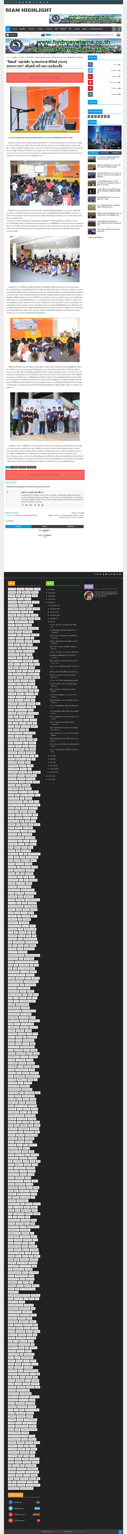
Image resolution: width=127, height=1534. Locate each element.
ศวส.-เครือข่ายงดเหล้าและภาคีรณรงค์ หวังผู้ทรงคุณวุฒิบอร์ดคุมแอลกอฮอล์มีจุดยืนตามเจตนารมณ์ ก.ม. (44, 35)
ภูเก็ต (29, 707)
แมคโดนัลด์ (27, 625)
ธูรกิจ (37, 1132)
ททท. (30, 824)
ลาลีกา (18, 1256)
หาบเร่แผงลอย (13, 1354)
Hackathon (22, 952)
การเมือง (14, 57)
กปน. (34, 998)
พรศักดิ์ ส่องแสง (14, 1204)
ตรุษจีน (24, 824)
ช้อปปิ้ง (22, 739)
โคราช (11, 1459)
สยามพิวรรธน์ (13, 880)
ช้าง (21, 1092)
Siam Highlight (28, 10)
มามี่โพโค (20, 1223)
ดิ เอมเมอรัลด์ (31, 1102)
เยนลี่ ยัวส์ (12, 1419)
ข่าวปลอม (12, 693)
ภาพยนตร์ (12, 657)
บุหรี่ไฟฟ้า (26, 635)
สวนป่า (33, 1315)
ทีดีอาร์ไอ (19, 828)
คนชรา (26, 1050)
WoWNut (30, 991)
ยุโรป (10, 1240)
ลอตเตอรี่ (25, 756)
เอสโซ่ (11, 913)
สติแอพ (11, 1289)
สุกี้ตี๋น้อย (11, 1338)
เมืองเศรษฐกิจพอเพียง (16, 906)
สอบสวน (32, 1321)
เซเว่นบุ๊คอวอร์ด (25, 1393)
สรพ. (10, 716)
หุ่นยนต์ (28, 883)
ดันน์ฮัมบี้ (11, 824)
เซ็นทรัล (11, 651)
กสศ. (27, 615)
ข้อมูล (32, 1043)
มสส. (27, 1217)
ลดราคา (17, 756)
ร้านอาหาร (19, 864)
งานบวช (35, 1066)
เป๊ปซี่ (22, 1410)
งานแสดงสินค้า (14, 654)
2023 (50, 599)
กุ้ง (25, 1037)
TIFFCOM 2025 (13, 985)
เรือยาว (18, 1423)
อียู (38, 1374)
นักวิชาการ (19, 700)
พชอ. (30, 847)
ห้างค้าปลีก (12, 886)
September (53, 615)
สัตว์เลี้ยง (12, 1328)
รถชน (10, 1243)
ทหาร (16, 667)
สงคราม (11, 873)
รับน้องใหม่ (34, 1249)
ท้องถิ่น (11, 700)
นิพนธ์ (29, 608)
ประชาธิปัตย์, (43, 70)
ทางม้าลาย (18, 743)
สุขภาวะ (22, 765)
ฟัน (25, 854)
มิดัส (32, 1223)
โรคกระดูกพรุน (30, 1465)
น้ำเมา (27, 700)
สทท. (10, 1298)
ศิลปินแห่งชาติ (13, 1279)
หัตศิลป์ (28, 1351)
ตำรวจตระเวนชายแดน (16, 1115)
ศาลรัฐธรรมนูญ (19, 870)
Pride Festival (14, 971)
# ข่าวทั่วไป (22, 467)
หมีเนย (21, 1347)
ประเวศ (11, 1177)
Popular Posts (93, 153)
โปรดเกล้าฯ (12, 919)
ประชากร (23, 1171)
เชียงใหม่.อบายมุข (23, 1390)
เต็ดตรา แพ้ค (23, 1400)
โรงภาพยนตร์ (24, 922)
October (53, 612)
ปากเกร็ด (29, 1184)
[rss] (36, 2)
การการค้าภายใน (27, 1024)
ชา (36, 1079)
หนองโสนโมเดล (24, 1344)
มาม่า (27, 1223)
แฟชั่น (21, 1446)
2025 (50, 593)
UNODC (23, 991)
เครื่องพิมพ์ (21, 1387)
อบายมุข (33, 720)
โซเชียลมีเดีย (34, 1459)
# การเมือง (14, 467)
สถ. (33, 759)
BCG (36, 792)
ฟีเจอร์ (35, 1210)
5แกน (31, 792)
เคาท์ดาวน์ (12, 775)
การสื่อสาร (20, 1030)
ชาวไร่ (29, 736)
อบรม (10, 687)
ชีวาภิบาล (28, 1083)
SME (22, 798)
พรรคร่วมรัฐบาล (22, 1200)
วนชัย (16, 1259)
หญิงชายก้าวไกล (33, 674)
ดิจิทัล (11, 680)
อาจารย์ (34, 1364)
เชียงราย (21, 775)
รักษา (10, 1249)
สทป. (20, 877)
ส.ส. (28, 759)
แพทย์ (19, 785)
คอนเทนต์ (32, 811)
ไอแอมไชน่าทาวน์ (26, 1488)
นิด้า (25, 1145)
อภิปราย (23, 769)
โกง (35, 723)
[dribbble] (33, 2)
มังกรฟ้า (11, 1223)
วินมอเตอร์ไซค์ (18, 1269)
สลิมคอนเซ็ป (25, 1315)
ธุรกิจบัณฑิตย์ (29, 1132)
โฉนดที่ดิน (26, 785)
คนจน (11, 1050)
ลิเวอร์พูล (28, 864)
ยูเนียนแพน (18, 1240)
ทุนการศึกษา (31, 697)
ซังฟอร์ (11, 1096)
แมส (26, 1446)
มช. (10, 1217)
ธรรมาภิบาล (13, 1132)
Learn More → (99, 598)
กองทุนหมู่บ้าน (34, 1020)
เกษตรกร (28, 687)
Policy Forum (13, 798)
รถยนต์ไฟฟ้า (31, 752)
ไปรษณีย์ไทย (13, 792)
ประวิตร (23, 1174)
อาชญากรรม (13, 772)
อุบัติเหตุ (18, 631)
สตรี (22, 873)
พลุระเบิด (37, 1204)
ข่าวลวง (25, 1043)
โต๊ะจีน (11, 1462)
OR (31, 965)
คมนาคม (11, 1053)
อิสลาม (32, 1374)
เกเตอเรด (26, 1383)
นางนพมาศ (12, 834)
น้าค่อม (25, 1151)
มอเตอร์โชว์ (12, 752)
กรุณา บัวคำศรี (25, 1014)
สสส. (18, 592)
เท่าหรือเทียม (22, 1406)
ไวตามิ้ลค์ (21, 1485)
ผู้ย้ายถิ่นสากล (24, 1191)
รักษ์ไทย (25, 1249)
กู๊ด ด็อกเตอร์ (32, 1037)
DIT (10, 945)
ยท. (32, 1233)
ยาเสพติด (21, 615)
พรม (33, 1197)
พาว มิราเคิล (18, 1207)
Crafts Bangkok (21, 690)
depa (24, 994)
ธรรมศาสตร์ (34, 1128)
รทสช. (32, 1243)
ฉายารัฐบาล (27, 814)
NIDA (10, 965)
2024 (50, 596)
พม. (38, 703)
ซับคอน (29, 739)
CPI (10, 942)
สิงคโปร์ (29, 1331)
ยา (34, 707)
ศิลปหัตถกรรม (20, 759)
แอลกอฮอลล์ (25, 1452)
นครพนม (11, 1135)
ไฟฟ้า (20, 929)
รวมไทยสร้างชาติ (14, 1246)
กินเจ (31, 690)
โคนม (26, 1455)
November (53, 609)
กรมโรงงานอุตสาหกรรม (16, 805)
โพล (22, 1465)
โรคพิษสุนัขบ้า (32, 1468)
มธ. (15, 1217)
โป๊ (10, 1465)
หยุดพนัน (11, 883)
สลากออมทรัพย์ (13, 1315)
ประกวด (33, 841)
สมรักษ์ (22, 1302)
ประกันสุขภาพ (13, 1171)
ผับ (27, 749)
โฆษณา (18, 1459)
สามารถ (11, 638)
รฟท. (10, 860)
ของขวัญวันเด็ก (28, 1040)
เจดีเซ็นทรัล (20, 899)
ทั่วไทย (37, 824)
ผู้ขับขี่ (11, 1191)
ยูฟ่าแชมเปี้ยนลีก (32, 857)
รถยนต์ (25, 1243)
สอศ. (15, 716)
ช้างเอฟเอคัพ (29, 1092)
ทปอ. (19, 1122)
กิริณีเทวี (19, 1037)
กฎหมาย (23, 998)
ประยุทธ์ (32, 746)
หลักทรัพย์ (12, 1351)
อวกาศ (26, 1361)
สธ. (10, 674)
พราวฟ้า (28, 1204)
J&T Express (13, 958)
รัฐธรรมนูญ (25, 860)
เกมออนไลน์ (12, 896)
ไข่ (10, 1482)
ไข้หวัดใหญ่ (12, 929)
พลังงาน (11, 641)
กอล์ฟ (11, 1024)
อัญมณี (18, 1364)
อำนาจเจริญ (19, 893)
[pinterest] (26, 2)
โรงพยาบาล (25, 726)
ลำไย (31, 1256)
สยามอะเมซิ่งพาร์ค (15, 1312)
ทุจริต (30, 1125)
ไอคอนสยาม (27, 631)
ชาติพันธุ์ (19, 818)
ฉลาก (10, 1076)
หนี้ (33, 1344)
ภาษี (10, 1213)
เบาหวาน (12, 903)
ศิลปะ (37, 671)
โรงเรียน (11, 1475)
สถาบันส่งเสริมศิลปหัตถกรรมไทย (19, 1295)
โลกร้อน (34, 1475)
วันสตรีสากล (26, 867)
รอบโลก (17, 860)
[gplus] (23, 2)
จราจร (32, 1070)
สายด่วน (34, 1328)
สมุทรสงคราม (13, 1308)
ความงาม (24, 1056)
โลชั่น (10, 1478)
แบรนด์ (37, 1442)
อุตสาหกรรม (19, 687)
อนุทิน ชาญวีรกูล (14, 890)
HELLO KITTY (13, 952)
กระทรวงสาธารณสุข (32, 805)
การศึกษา (40, 29)
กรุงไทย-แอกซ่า (14, 1014)
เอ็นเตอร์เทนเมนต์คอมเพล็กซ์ (18, 1436)
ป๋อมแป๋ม (22, 1187)
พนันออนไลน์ (26, 850)
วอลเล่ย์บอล (24, 1259)
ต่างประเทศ (20, 697)
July (51, 622)
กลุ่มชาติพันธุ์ (13, 1017)
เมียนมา (29, 1416)
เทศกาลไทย (20, 1403)
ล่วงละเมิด (12, 867)
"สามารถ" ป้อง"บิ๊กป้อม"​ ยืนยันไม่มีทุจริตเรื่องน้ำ (64, 680)
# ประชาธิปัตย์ (31, 467)
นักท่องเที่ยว (29, 1138)
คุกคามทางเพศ (29, 651)
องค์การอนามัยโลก (24, 886)
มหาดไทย (35, 635)
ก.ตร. (16, 998)
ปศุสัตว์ (11, 1184)
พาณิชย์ (11, 625)
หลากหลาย (20, 883)
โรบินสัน (19, 651)
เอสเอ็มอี (34, 909)
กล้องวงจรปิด (24, 1017)
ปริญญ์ (28, 1177)
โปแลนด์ (35, 1462)
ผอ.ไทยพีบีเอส (19, 749)
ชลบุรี (35, 814)
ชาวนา (34, 818)
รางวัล (11, 710)
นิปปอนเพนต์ (13, 1148)
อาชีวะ (11, 893)
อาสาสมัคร (28, 1367)
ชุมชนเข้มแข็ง (27, 1089)
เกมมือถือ (35, 1380)
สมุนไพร (21, 762)
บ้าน (20, 841)
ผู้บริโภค (32, 844)
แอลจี (32, 1452)
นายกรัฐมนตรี (13, 608)
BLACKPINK (12, 939)
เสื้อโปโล (33, 1426)
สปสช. (32, 877)
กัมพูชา (11, 808)
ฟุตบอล (22, 608)
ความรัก (11, 1060)
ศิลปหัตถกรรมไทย (21, 1276)
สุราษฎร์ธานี (31, 1338)
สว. (21, 880)
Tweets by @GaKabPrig (95, 237)
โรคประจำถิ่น (22, 1468)
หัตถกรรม (19, 720)
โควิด (36, 661)
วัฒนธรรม (12, 1262)
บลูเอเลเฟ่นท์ (20, 1155)
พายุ (10, 1207)
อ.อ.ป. (26, 720)
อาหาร (11, 622)
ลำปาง (25, 1256)
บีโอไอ (32, 680)
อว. (29, 769)
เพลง (18, 903)
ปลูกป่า (34, 1181)
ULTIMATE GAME (13, 991)
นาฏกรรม (29, 1141)
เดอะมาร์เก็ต (34, 1397)
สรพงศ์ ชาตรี (27, 1312)
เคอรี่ (37, 1387)
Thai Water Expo (23, 988)
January (52, 772)
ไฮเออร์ (16, 729)
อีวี (10, 1377)
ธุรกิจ (10, 618)
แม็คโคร (24, 612)
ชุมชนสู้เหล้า (25, 1086)
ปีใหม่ (23, 654)
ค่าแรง (20, 1066)
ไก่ (38, 1478)
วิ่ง (36, 756)
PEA (10, 968)
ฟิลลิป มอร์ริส (26, 1210)
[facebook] (16, 2)
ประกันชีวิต (30, 1168)
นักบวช (11, 1141)
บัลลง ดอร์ (23, 1158)
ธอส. (20, 1132)
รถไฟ (10, 756)
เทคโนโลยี (21, 778)
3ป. (16, 932)
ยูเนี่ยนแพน (27, 1240)
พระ (22, 1204)
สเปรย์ (16, 1341)
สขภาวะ (20, 1285)
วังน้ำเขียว (34, 1259)
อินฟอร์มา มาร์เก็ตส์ (15, 661)
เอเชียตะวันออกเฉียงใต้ (29, 1429)
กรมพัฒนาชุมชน (14, 1007)
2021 (50, 776)
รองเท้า (24, 1246)
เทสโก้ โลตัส (30, 1403)
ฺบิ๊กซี (30, 772)
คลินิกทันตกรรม (14, 1056)
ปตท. (10, 1168)
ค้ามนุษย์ (28, 1066)
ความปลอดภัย (33, 628)
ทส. (31, 1122)
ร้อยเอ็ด (11, 1256)
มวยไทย (21, 1217)
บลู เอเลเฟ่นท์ (27, 834)
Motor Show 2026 (27, 795)
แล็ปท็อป (21, 1449)
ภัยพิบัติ (32, 749)
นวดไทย (24, 831)
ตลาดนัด (11, 697)
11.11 (10, 932)
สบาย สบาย (18, 1298)
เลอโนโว (11, 909)
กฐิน (29, 998)
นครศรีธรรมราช (14, 831)
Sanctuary (20, 978)
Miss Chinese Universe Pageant (26, 962)
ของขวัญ (24, 808)
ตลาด (19, 1109)
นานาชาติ (12, 1145)
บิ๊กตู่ (38, 1161)
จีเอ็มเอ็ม (26, 1073)
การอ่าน (28, 1030)
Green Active (29, 949)
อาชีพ (11, 1367)
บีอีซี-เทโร (19, 1164)
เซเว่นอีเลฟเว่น (31, 775)
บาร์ (10, 1161)
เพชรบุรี (11, 1413)
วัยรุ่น (34, 1266)
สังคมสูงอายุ (28, 1325)
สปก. (26, 1298)
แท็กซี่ (31, 913)
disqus (44, 526)
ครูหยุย (36, 1053)
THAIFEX (19, 677)
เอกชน (11, 1429)
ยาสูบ (30, 644)
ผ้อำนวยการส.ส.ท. (23, 1194)
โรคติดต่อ (12, 1468)
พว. (21, 854)
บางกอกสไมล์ (30, 837)
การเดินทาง (12, 1034)
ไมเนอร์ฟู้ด (12, 1485)
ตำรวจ (17, 680)
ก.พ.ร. (17, 664)
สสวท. (29, 1318)
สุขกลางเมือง (21, 1338)
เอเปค (17, 913)
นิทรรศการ (32, 1145)
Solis (28, 978)
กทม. (27, 638)
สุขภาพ (20, 599)
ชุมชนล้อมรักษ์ (13, 739)
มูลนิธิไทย (25, 1233)
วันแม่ (31, 710)
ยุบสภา (34, 1236)
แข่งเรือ (24, 1439)
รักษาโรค (18, 1249)
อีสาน (22, 1377)
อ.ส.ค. (17, 1357)
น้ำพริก (32, 667)
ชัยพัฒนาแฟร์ (22, 1079)
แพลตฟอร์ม (12, 1446)
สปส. (25, 877)
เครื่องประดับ (29, 896)
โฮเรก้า (28, 788)
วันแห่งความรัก (25, 1266)
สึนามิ (29, 1334)
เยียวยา (29, 782)
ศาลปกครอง (34, 1272)
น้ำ (19, 834)
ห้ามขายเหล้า (29, 1354)
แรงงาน (36, 641)
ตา (29, 1112)
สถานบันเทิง (22, 713)
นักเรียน (11, 746)
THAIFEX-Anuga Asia (15, 801)
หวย (31, 657)
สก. (31, 1282)
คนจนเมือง (18, 1050)
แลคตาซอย (12, 1449)
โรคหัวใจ (12, 1472)
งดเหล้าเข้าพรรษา (21, 622)
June (51, 756)
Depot (21, 945)
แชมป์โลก (12, 1442)
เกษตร (16, 723)
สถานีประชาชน (33, 713)
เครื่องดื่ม (37, 772)
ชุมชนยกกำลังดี (13, 1086)
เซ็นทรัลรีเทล (24, 1397)
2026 (50, 589)
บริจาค (25, 746)
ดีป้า (18, 824)
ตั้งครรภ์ (23, 1112)
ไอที (56, 29)
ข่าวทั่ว (18, 1043)
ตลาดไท (34, 1109)
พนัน (18, 850)
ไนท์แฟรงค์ (21, 1482)
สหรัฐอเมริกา (24, 1321)
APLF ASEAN (12, 935)
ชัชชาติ (11, 818)
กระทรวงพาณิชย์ (29, 733)
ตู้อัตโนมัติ (12, 1119)
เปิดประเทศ (30, 778)
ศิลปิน (31, 1276)
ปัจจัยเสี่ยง (12, 615)
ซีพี (35, 739)
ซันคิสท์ (18, 1096)
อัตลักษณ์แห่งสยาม (28, 890)
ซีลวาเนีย (12, 1099)
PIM (15, 968)
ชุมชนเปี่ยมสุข (13, 1092)
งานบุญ (11, 1070)
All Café (21, 935)
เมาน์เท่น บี (32, 903)
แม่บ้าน (32, 1446)
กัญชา (17, 644)
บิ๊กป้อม (11, 1164)
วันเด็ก (31, 671)
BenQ (20, 939)
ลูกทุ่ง (10, 1259)
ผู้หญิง (19, 671)
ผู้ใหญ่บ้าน (12, 1194)
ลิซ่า (32, 756)
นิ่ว (20, 1148)
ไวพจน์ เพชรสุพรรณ (33, 1485)
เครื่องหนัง (30, 1387)
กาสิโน (31, 618)
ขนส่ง (17, 808)
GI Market (12, 949)
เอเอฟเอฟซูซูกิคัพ (14, 1433)
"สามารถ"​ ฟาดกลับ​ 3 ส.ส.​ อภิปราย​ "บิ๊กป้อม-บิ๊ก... (64, 652)
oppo (36, 994)
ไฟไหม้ (30, 1482)
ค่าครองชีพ (12, 1066)
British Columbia (30, 939)
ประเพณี (30, 1174)
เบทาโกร (23, 723)
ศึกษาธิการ (30, 870)
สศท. (26, 880)
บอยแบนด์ (35, 1155)
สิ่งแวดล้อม (12, 648)
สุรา (30, 605)
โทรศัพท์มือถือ (13, 788)
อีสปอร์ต (15, 1377)
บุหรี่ (31, 612)
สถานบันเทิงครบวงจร (27, 1289)
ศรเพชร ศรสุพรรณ (14, 1272)
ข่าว (36, 690)
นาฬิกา (18, 746)
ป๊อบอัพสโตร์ (13, 1187)
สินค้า (28, 762)
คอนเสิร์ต (36, 677)
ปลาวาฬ (27, 1181)
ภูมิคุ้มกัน (29, 1213)
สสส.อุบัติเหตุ (13, 1321)
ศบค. (25, 657)
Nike (15, 965)
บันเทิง (84, 29)
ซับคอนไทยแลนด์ (28, 1096)
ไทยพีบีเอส (26, 592)
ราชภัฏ (28, 1253)
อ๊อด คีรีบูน (19, 1380)
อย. (10, 723)
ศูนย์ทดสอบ (12, 1282)
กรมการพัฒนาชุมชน (15, 733)
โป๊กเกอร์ (16, 1465)
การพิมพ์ (11, 1030)
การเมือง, (30, 70)
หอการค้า (21, 1351)
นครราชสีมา (28, 828)
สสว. (24, 684)
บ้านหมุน (27, 1164)
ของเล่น (11, 1043)
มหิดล (34, 1220)
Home (8, 57)
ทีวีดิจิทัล (23, 1125)
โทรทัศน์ (18, 1462)
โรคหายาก (20, 1472)
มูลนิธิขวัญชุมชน (33, 1226)
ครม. (19, 635)
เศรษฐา (11, 1426)
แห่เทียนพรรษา (13, 1452)
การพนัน (23, 618)
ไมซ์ (36, 1482)
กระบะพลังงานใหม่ (15, 1011)
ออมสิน (11, 1364)
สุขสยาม (31, 684)
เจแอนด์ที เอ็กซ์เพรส (32, 899)
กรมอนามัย (25, 1007)
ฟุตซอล (23, 644)
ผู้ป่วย (10, 847)
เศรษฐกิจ (36, 608)
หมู (27, 1347)
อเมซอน (11, 1380)
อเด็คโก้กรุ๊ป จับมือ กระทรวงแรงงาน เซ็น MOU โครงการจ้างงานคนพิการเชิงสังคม (109, 175)
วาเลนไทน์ (12, 713)
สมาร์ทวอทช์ (29, 1305)
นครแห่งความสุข (31, 1135)
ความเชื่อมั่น (13, 1063)
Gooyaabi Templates (79, 1531)
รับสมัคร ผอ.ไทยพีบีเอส (16, 1253)
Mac (21, 958)
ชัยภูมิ (30, 1079)
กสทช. (11, 736)
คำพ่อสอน (31, 1063)
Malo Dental (29, 958)
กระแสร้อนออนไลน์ (95, 29)
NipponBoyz (24, 965)
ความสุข (29, 1060)
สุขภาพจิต (30, 716)
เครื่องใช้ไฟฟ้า (32, 648)
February (53, 769)
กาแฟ (29, 1034)
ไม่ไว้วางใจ (23, 792)
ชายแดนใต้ (12, 1083)
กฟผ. (10, 1001)
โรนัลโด (19, 1475)
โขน (20, 1455)
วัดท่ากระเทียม (22, 1262)
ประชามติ (31, 1171)
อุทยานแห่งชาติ (30, 893)
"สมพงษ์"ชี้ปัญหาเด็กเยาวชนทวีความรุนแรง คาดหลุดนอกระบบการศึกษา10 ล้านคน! (109, 183)
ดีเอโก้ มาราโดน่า (21, 1106)
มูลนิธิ (22, 857)
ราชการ (11, 864)
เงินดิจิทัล (12, 1390)
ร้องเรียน (35, 1253)
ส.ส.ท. (26, 1282)
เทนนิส (32, 1400)
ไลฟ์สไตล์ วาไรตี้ (30, 929)
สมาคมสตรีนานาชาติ (15, 1305)
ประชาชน (22, 703)
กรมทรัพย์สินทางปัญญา (27, 1001)
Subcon (28, 798)
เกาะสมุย (18, 1383)
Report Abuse (89, 582)
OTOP (37, 795)
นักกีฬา (21, 1138)
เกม (24, 648)
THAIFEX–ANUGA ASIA (15, 981)
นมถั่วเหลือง (12, 1138)
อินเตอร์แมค (13, 1374)
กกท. (36, 801)
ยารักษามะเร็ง (24, 1236)
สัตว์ (35, 1325)
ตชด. (10, 743)
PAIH (36, 965)
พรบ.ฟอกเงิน (25, 1197)
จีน (36, 693)
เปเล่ (16, 1410)
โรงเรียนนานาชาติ (15, 926)
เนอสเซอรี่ (32, 1406)
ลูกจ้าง (37, 1256)
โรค (20, 919)
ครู (32, 638)
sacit (11, 644)
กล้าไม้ (32, 1017)
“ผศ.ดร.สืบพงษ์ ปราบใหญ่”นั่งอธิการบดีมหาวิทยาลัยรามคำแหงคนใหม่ (109, 223)
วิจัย (10, 1269)
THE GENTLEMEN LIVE (31, 981)
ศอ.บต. (25, 1272)
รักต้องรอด (33, 1246)
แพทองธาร (12, 916)
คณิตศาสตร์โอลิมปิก (27, 1047)
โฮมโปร (32, 1478)
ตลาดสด (26, 1109)
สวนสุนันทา (12, 1318)
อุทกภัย (29, 1377)
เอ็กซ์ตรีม (25, 1433)
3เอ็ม (22, 729)
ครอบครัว (23, 811)
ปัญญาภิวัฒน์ (20, 1184)
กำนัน (35, 1034)
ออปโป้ (33, 1361)
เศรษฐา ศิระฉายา (21, 1426)
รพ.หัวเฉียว (12, 602)
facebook (70, 526)
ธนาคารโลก (13, 1128)
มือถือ (16, 857)
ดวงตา (33, 1099)
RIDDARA (33, 971)
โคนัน (32, 1455)
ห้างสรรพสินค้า (13, 769)
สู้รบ (10, 1341)
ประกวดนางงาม (20, 1168)
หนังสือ (11, 720)
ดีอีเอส (11, 1106)
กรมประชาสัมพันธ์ (22, 1004)
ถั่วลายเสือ (32, 1119)
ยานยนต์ (77, 29)
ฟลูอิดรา (34, 1207)
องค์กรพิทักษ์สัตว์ (27, 1357)
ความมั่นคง (33, 1056)
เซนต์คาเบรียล (13, 1393)
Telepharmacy (30, 985)
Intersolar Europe (32, 955)
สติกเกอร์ (35, 1285)
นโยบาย (26, 1148)
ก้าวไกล (18, 1040)
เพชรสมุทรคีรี (20, 1413)
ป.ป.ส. (26, 841)
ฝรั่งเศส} (16, 1197)
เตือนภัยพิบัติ (13, 1400)
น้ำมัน (31, 1151)
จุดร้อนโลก (34, 1073)
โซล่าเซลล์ (26, 916)
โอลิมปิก (34, 726)
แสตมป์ (34, 1449)
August (52, 618)
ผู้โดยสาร (34, 1191)
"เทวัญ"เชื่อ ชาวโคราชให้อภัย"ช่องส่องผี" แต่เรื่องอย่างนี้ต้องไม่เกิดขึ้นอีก (109, 191)
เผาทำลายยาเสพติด (32, 1410)
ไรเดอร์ (11, 690)
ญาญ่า (19, 1099)
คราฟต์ (29, 1053)
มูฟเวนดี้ (23, 1226)
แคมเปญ (11, 785)
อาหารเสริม (12, 1370)
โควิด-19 (35, 592)
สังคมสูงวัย (18, 1325)
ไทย (10, 729)
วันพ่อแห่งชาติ (13, 1266)
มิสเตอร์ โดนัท (13, 1226)
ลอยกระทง (19, 641)
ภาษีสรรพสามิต (19, 1213)
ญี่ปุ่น (27, 821)
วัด (19, 867)
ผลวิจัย (36, 1187)
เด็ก (20, 602)
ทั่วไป (10, 1125)
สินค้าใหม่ (22, 1334)
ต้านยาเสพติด (22, 1119)
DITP (14, 945)
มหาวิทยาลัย (26, 1220)
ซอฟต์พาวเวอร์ (13, 821)
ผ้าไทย (24, 847)
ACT (29, 932)
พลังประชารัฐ (13, 854)
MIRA (17, 795)
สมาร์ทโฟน (12, 762)
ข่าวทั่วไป (31, 29)
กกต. (31, 801)
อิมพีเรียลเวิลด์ (23, 1374)
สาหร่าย (11, 1331)
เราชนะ (20, 1419)
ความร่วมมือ (21, 1060)
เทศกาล (11, 1403)
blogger (18, 526)
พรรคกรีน (12, 1200)
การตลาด (49, 29)
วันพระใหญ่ (32, 1262)
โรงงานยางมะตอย (32, 1472)
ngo (30, 994)
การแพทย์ (22, 1034)
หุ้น (21, 1354)
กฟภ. (16, 1001)
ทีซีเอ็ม (11, 828)
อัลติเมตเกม (26, 1364)
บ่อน (33, 700)
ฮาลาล (28, 1380)
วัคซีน (37, 618)
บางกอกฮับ (32, 1158)
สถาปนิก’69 (35, 1295)
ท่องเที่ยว (23, 29)
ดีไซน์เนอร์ (32, 1106)
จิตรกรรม (12, 1073)
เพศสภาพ (12, 1416)
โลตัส (22, 788)
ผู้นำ (16, 1191)
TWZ (22, 985)
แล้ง (27, 1449)
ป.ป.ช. (35, 1164)
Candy (11, 795)
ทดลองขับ (12, 1122)
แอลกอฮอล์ (26, 602)
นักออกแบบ (19, 1141)
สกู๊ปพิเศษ (12, 1285)
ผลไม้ (10, 749)
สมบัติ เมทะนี (13, 1302)
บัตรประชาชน (13, 1158)
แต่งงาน (24, 913)
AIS (34, 932)
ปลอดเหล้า (31, 703)
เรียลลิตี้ (11, 1423)
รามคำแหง (12, 599)
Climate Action (19, 942)
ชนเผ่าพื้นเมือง (19, 1076)
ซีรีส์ (22, 821)
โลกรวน (26, 1475)
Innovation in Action (16, 955)
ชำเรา (20, 1083)
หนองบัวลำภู (13, 1344)
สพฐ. (31, 1298)
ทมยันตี (25, 1122)
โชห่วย (11, 726)
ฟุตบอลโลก (21, 707)
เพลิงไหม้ (30, 1413)
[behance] (40, 2)
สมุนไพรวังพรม (24, 1308)
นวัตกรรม (25, 680)
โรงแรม (25, 926)
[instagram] (43, 2)
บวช (27, 1155)
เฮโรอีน (31, 1436)
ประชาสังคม (13, 844)
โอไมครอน (24, 1478)
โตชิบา (34, 916)
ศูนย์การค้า (29, 1279)
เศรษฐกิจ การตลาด (29, 1423)
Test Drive (12, 988)
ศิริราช (11, 1276)
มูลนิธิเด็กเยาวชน (14, 1233)
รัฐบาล (33, 860)
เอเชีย (17, 1429)
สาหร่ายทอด (20, 1331)
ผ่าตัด (19, 684)
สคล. (31, 622)
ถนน (10, 667)
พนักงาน (11, 850)
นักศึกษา (32, 743)
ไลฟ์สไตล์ (63, 29)
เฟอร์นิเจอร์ (21, 1416)
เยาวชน (27, 599)
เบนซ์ (10, 1410)
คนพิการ (20, 693)
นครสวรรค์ (20, 1135)
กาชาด (17, 1024)
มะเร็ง (19, 657)
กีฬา (70, 29)
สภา (37, 1298)
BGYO (28, 935)
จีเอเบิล (18, 814)
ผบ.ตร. (29, 1187)
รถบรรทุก (18, 1243)
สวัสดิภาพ (22, 1318)
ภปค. (10, 857)
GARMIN (32, 945)
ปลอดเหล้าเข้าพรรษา (15, 1181)
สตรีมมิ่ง (27, 1285)
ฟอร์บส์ (11, 1210)
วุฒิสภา (11, 759)
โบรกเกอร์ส (27, 1462)
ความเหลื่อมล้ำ (20, 736)
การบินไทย (24, 1027)
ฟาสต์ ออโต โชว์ (34, 854)
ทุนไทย (37, 1125)
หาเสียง (30, 765)
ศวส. (10, 870)
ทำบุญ (17, 1125)
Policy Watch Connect (26, 968)
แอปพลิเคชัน (28, 661)
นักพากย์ (32, 831)
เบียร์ (34, 687)
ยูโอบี (35, 1240)
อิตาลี (20, 1370)
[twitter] (19, 2)
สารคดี (22, 716)
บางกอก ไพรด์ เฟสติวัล (16, 837)
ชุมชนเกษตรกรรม (14, 1089)
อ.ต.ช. (11, 1357)
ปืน (27, 844)
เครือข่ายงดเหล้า (14, 612)
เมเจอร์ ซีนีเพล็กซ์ (30, 906)
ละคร (24, 671)
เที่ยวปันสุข (12, 1406)
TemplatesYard (58, 1531)
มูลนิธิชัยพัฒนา (13, 1230)
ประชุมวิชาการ (13, 1174)
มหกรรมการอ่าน (14, 1220)
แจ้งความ (32, 1439)
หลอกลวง (33, 1347)
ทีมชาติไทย (23, 667)
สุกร (35, 1334)
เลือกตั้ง (18, 625)
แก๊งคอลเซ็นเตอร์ (14, 1439)
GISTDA (20, 949)
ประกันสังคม (13, 703)
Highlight (105, 153)
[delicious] (47, 2)
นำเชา (20, 1145)
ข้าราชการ (33, 808)
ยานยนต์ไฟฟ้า (13, 1236)
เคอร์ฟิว (11, 899)
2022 (50, 602)
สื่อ (19, 648)
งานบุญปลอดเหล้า (21, 1070)
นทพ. (25, 743)
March (52, 765)
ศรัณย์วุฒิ (29, 1269)
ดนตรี (33, 821)
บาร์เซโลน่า (17, 1161)
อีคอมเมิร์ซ (22, 772)
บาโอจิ (26, 1161)
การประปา (33, 1027)
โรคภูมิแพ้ (27, 919)
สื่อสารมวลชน (13, 765)
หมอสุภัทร (33, 880)
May (51, 759)
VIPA (25, 801)
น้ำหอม (11, 1155)
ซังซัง (37, 1092)
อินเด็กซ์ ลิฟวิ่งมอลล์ (31, 1370)
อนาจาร (19, 1361)
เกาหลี (11, 1383)
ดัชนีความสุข (13, 1102)
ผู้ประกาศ (12, 684)
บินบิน (32, 1161)
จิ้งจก (19, 1073)
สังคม (10, 1325)
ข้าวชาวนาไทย (14, 1047)
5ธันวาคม (22, 932)
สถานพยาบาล (13, 1292)
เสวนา (17, 618)
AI (27, 729)
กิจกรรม (11, 1037)
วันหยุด (34, 867)
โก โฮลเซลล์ (13, 1455)
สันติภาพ (20, 1328)
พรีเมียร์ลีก (12, 707)
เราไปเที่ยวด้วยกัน (30, 1419)
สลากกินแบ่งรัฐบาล (20, 674)
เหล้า (28, 595)
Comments (116, 153)
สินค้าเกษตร (13, 1334)
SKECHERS (30, 975)
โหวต (16, 1478)
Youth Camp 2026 (15, 994)
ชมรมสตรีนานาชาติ (32, 1076)
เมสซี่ (24, 903)
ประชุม (21, 844)
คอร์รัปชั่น (22, 1063)
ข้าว (31, 664)
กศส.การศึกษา (13, 1020)
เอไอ (29, 723)
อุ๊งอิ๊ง (35, 1377)
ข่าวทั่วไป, (36, 70)
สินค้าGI (36, 1331)
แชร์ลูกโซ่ (21, 1442)
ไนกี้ (14, 1482)
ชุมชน (37, 664)
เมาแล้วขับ (19, 638)
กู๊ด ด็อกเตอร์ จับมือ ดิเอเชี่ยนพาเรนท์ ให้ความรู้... (64, 672)
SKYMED (11, 978)
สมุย (33, 1308)
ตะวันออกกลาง (13, 1112)
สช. (17, 873)
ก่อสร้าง (11, 1040)
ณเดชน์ (26, 1099)
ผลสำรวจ (12, 671)
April (51, 762)
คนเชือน (33, 1050)
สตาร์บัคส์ (29, 873)
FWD (26, 945)
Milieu (11, 962)
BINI (34, 935)
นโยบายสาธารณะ (14, 1151)
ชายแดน (26, 818)
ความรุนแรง (13, 628)
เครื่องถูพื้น (12, 1387)
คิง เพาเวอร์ (29, 693)
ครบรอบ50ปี (21, 1053)
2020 (50, 779)
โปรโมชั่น (12, 677)
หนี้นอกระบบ (13, 1347)
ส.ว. (20, 1282)
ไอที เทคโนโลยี (13, 1488)
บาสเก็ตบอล (13, 841)
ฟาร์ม (17, 1210)
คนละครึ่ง (28, 677)
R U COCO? (24, 971)
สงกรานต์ (28, 641)
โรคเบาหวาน (13, 922)
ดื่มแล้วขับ (12, 1109)
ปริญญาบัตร (20, 1177)
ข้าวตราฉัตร (13, 605)
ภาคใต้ (29, 654)
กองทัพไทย (24, 1020)
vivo (10, 998)
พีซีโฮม (27, 1207)
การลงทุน (24, 664)
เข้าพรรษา (35, 1383)
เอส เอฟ (26, 909)
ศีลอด (22, 1279)
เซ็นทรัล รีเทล (13, 1397)
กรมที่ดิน (11, 1004)
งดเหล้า (11, 814)
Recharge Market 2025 (16, 975)
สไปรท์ (31, 1341)
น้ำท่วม (11, 631)
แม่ (19, 916)
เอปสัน (19, 909)
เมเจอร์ (22, 782)
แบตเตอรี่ (29, 1442)
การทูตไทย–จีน (13, 1027)
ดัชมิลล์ (22, 1102)
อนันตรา (11, 1361)
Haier (11, 664)
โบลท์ (17, 726)
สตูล (17, 1289)
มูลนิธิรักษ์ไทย (25, 1230)
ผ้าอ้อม (34, 1194)
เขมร (20, 896)
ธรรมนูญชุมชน (23, 1128)
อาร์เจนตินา (19, 1367)
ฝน (10, 1197)
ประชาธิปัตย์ (29, 57)
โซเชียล (25, 1459)
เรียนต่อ (36, 782)
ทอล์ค (37, 1122)
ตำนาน (35, 1112)
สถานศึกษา (12, 877)
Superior (35, 978)
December (53, 605)
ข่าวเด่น (14, 29)
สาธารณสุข (22, 628)
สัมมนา (27, 1328)
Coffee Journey (31, 942)
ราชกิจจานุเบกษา (20, 710)
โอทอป (32, 926)
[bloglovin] (29, 2)
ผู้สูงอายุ (17, 847)
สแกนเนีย (23, 1341)
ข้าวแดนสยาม (13, 811)
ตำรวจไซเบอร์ (30, 1115)
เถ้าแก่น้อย (12, 778)
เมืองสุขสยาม (13, 782)
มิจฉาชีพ (21, 752)
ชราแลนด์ (12, 1079)
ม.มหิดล (36, 1213)
